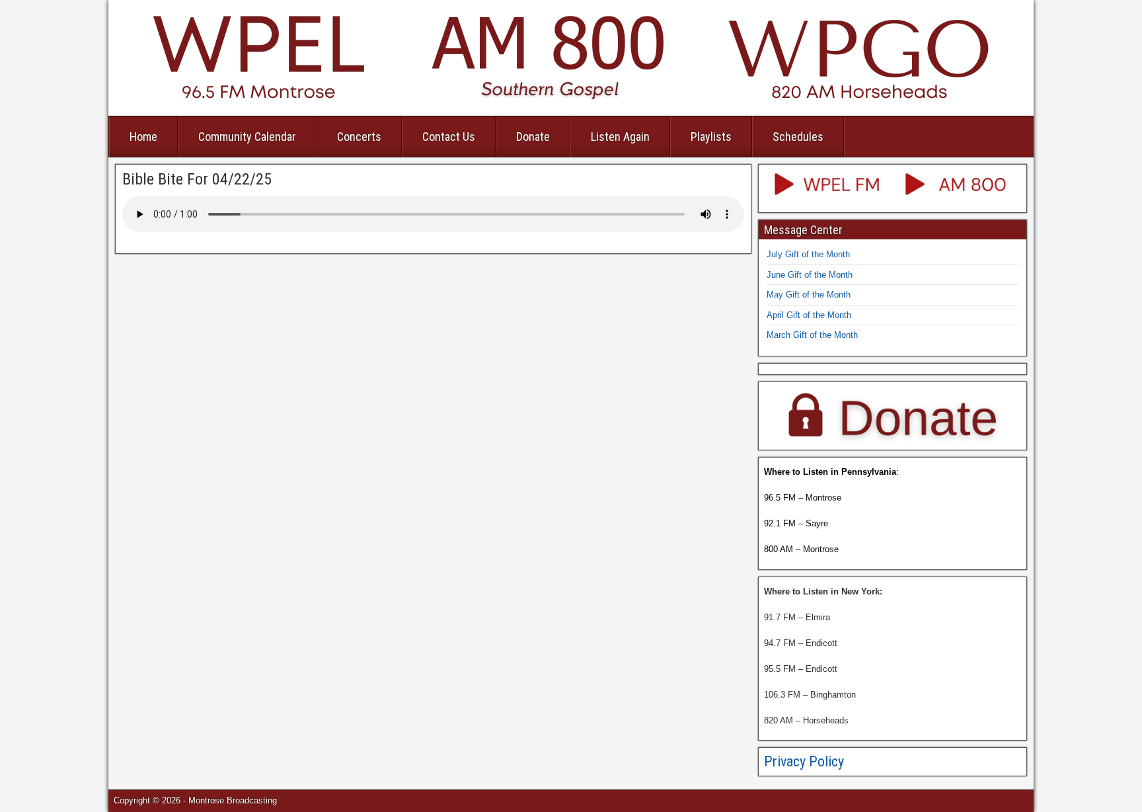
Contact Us (448, 136)
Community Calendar (247, 136)
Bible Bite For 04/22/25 (197, 179)
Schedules (798, 136)
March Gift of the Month (812, 335)
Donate (533, 136)
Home (143, 136)
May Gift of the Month (809, 295)
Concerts (359, 136)
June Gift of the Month (810, 275)
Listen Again (620, 136)
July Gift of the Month (808, 254)
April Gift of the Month (809, 315)
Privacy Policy (804, 761)
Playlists (711, 136)
